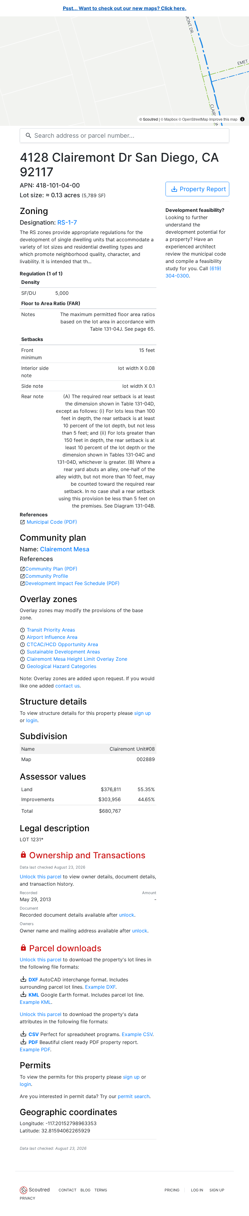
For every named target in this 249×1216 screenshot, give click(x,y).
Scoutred (39, 1190)
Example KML (35, 1002)
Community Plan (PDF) (51, 569)
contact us (67, 686)
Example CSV (137, 1034)
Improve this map (223, 119)
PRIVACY (27, 1198)
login (31, 720)
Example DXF (100, 987)
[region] (124, 71)
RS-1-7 (67, 222)
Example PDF (35, 1049)
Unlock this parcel (40, 876)
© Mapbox (169, 119)
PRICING (172, 1190)
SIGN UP (217, 1190)
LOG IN (197, 1190)
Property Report (198, 189)
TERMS (100, 1190)
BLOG (85, 1190)
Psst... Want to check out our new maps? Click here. (124, 8)
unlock (126, 915)
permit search (133, 1096)
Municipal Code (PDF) (52, 522)
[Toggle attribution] (242, 119)
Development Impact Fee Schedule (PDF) (72, 583)
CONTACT (68, 1190)
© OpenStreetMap (193, 119)
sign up (142, 713)
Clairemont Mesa (64, 549)
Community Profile (46, 576)
